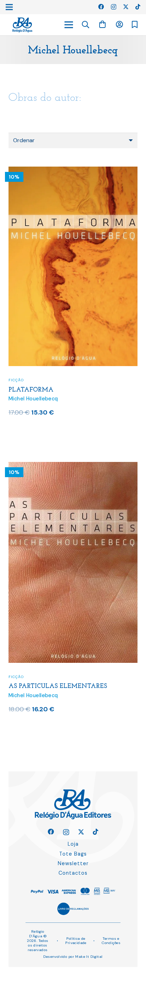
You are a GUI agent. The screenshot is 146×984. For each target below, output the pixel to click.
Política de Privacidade (75, 940)
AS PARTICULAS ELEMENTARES (58, 686)
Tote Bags (73, 854)
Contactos (73, 873)
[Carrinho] (102, 25)
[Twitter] (126, 7)
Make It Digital (88, 956)
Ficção (16, 380)
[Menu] (69, 25)
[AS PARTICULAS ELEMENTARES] (73, 466)
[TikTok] (137, 7)
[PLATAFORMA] (73, 171)
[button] (86, 24)
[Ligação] (22, 25)
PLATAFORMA (31, 390)
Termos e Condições (111, 940)
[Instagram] (113, 7)
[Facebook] (101, 7)
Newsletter (73, 863)
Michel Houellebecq (33, 398)
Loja (73, 844)
